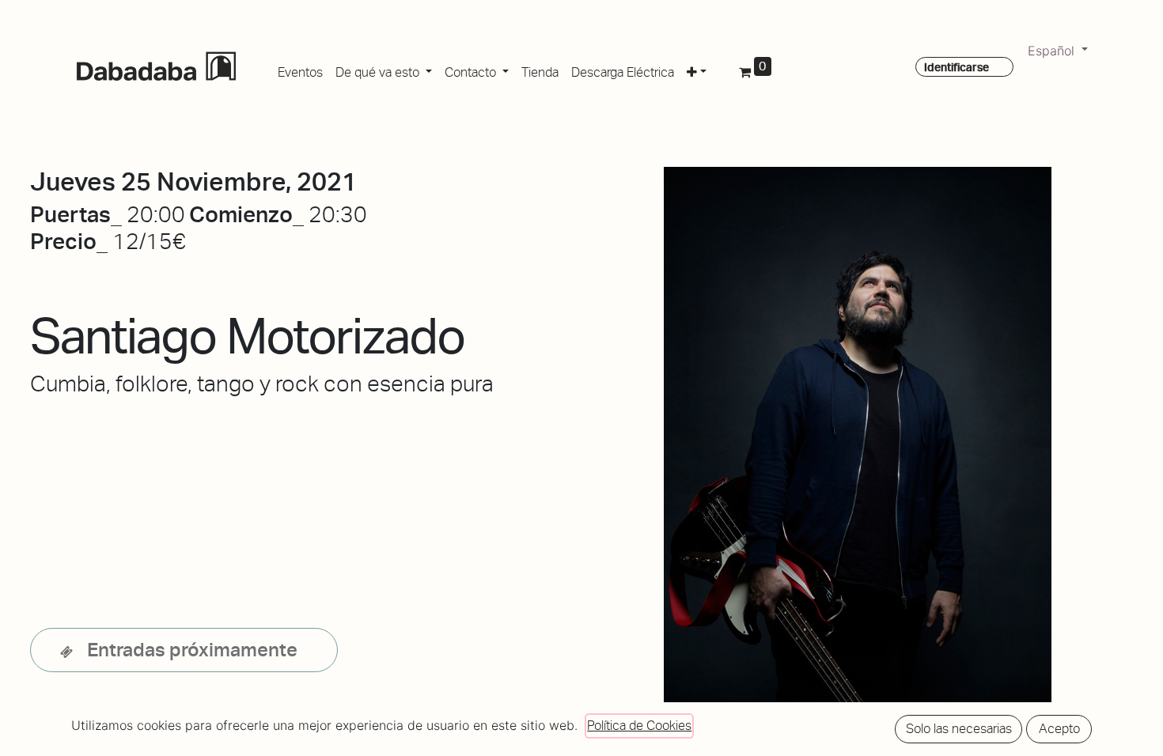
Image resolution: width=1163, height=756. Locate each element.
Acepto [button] (1059, 728)
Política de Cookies (639, 725)
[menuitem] (300, 69)
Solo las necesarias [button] (959, 728)
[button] (696, 69)
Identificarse (956, 67)
